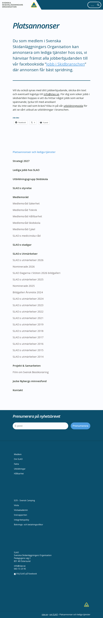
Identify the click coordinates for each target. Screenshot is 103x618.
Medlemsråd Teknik (25, 210)
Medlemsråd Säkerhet (26, 203)
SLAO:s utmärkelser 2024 (28, 298)
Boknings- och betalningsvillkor (28, 524)
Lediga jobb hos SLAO (26, 170)
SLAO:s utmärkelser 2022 (28, 311)
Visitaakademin (21, 510)
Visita (16, 505)
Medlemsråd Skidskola (26, 223)
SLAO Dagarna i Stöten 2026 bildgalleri (36, 273)
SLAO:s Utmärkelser (25, 253)
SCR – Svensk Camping (24, 500)
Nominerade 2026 (24, 266)
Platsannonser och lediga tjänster (34, 152)
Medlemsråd (21, 197)
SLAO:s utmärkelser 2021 (28, 318)
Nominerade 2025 (24, 286)
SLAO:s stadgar (22, 244)
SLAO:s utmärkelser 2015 (28, 350)
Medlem (17, 454)
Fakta (16, 464)
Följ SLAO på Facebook (26, 573)
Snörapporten (20, 515)
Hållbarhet (19, 473)
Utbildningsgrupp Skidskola (30, 179)
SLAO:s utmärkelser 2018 (28, 331)
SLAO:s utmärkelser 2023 (28, 305)
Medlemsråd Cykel (24, 229)
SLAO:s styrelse (22, 188)
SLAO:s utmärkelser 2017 (28, 337)
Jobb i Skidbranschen (65, 64)
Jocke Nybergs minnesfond (30, 381)
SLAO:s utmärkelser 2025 (28, 279)
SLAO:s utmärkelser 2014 (28, 356)
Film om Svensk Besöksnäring (31, 372)
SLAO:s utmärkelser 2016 (28, 343)
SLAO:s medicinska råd (27, 235)
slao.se (45, 614)
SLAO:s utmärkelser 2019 (28, 324)
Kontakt (18, 390)
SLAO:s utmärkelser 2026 (28, 260)
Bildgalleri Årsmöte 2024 (28, 292)
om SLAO (53, 614)
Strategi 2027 (21, 161)
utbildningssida (73, 105)
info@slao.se (51, 94)
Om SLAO (18, 459)
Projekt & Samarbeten (27, 365)
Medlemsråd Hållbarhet (27, 216)
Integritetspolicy (21, 519)
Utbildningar (19, 468)
